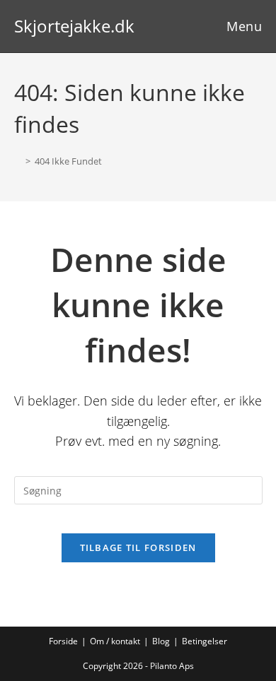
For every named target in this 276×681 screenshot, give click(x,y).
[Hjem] (17, 161)
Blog (161, 641)
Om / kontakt (115, 641)
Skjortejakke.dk (74, 25)
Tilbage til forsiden (138, 547)
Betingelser (204, 641)
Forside (63, 641)
